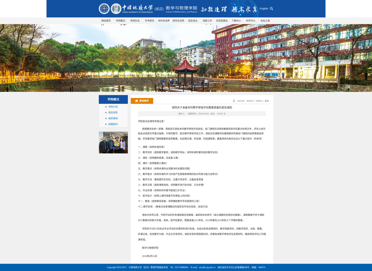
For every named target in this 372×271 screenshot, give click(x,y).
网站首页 (106, 20)
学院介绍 (113, 107)
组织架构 (113, 118)
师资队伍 (135, 20)
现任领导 (113, 112)
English (264, 8)
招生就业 (192, 20)
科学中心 (250, 20)
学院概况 (120, 20)
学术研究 (149, 20)
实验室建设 (222, 20)
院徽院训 (113, 124)
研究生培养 (178, 20)
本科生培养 (164, 20)
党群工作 (207, 20)
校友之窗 (265, 20)
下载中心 (236, 20)
